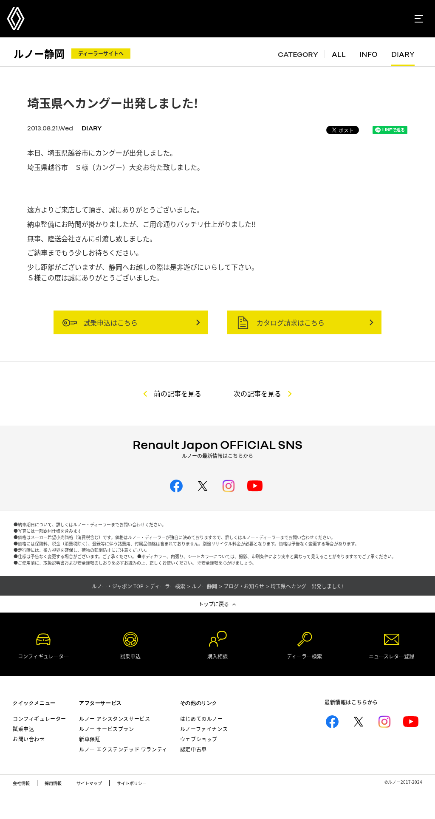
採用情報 (53, 783)
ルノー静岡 (39, 53)
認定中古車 (193, 749)
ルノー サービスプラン (106, 728)
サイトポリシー (132, 783)
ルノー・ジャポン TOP (118, 586)
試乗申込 (23, 728)
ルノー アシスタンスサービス (114, 718)
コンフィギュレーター (39, 718)
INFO (368, 54)
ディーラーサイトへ (101, 53)
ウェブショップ (199, 739)
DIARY (403, 54)
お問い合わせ (29, 739)
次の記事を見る (257, 393)
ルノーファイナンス (204, 728)
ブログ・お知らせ (243, 586)
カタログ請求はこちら (290, 322)
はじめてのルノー (201, 718)
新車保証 (89, 739)
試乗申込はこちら (110, 322)
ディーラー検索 (167, 586)
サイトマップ (89, 783)
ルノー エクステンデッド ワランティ (123, 749)
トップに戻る (213, 603)
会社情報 (21, 783)
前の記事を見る (177, 393)
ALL (339, 54)
